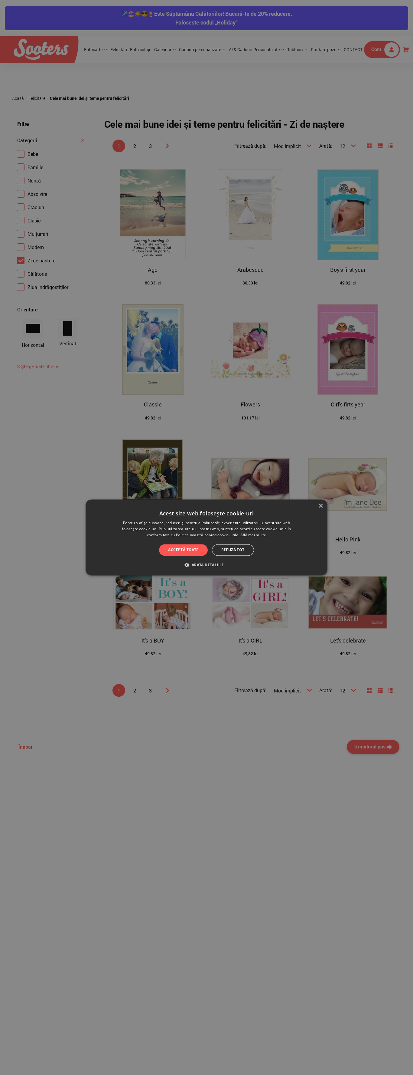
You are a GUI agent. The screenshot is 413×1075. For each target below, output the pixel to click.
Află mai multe (253, 535)
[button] (206, 565)
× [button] (320, 506)
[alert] (206, 537)
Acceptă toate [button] (183, 549)
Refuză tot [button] (233, 549)
